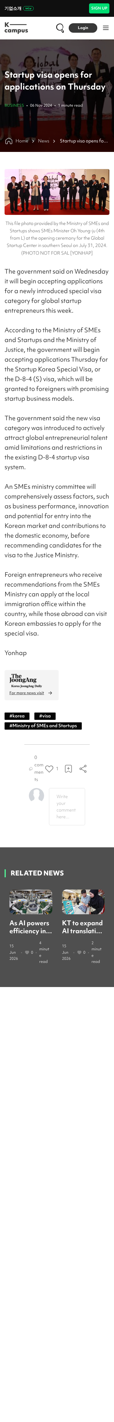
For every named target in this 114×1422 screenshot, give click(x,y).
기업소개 (13, 8)
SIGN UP (99, 8)
